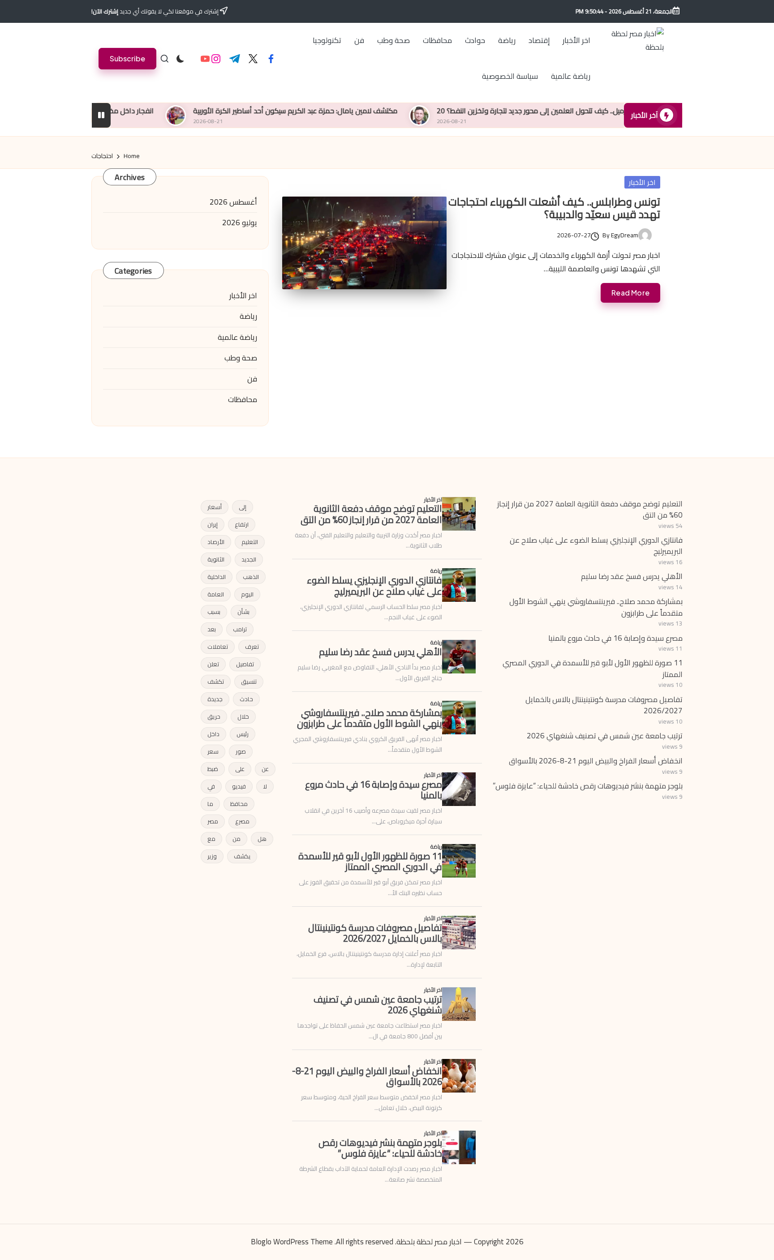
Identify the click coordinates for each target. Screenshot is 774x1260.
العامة (215, 594)
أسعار (214, 506)
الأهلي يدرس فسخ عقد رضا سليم (632, 576)
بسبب (213, 611)
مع (211, 838)
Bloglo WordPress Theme (292, 1242)
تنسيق (249, 681)
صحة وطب (240, 358)
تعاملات (217, 646)
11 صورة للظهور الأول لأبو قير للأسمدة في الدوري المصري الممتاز (593, 668)
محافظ (239, 803)
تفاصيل (245, 664)
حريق (213, 716)
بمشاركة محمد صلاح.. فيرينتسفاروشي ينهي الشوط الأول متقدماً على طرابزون (596, 607)
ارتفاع (242, 524)
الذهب (251, 576)
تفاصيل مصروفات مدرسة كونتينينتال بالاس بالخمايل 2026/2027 (604, 705)
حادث (246, 699)
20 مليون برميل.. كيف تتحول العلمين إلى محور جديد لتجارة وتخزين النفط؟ (587, 110)
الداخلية (216, 576)
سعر (213, 751)
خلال (243, 716)
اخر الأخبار (642, 182)
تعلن (213, 664)
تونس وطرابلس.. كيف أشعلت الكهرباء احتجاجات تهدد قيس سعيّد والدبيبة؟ (554, 208)
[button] (127, 58)
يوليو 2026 (239, 223)
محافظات (242, 400)
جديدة (215, 699)
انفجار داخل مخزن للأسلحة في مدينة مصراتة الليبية (125, 110)
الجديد (248, 559)
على (240, 768)
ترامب (240, 629)
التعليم (249, 541)
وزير (212, 856)
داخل (213, 734)
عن (265, 768)
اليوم (247, 594)
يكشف (242, 856)
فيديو (239, 786)
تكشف (215, 681)
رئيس (242, 734)
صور (241, 751)
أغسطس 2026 (233, 202)
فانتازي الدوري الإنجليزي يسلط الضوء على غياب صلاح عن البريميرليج (596, 546)
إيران (212, 524)
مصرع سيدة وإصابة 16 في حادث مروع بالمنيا (615, 638)
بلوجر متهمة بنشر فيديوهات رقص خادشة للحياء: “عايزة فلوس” (588, 786)
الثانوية (215, 559)
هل (262, 838)
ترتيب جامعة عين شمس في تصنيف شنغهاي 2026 (605, 736)
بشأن (243, 611)
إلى (242, 506)
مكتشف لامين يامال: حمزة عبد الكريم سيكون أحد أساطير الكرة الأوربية (340, 110)
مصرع (242, 821)
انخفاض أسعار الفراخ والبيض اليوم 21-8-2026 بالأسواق (596, 761)
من (236, 838)
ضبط (212, 768)
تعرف (252, 646)
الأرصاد (215, 541)
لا (265, 786)
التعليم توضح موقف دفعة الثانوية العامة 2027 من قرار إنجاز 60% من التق (590, 510)
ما (210, 803)
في (211, 786)
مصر (212, 821)
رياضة (248, 316)
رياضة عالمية (237, 337)
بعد (211, 629)
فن (252, 379)
